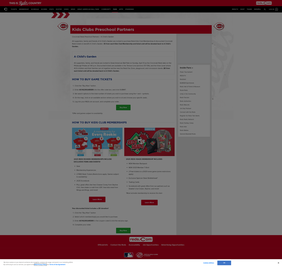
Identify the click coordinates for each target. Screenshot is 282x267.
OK (224, 263)
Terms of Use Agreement (57, 264)
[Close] (278, 262)
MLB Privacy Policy (40, 264)
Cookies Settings (208, 263)
